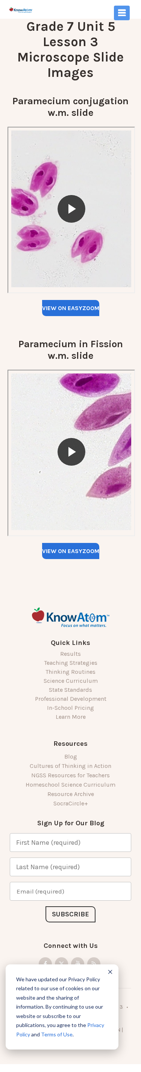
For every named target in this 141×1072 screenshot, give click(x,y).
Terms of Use (57, 1034)
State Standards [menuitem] (70, 689)
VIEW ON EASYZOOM (70, 308)
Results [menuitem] (70, 653)
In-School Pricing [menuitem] (70, 707)
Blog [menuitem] (70, 756)
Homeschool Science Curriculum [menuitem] (70, 784)
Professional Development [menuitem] (70, 698)
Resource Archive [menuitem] (70, 794)
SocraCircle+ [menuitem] (70, 803)
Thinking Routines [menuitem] (70, 671)
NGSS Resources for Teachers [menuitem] (70, 775)
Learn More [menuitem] (71, 716)
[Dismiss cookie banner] (110, 973)
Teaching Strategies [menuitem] (70, 662)
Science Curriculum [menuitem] (71, 680)
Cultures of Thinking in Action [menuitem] (70, 765)
